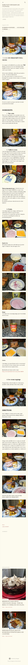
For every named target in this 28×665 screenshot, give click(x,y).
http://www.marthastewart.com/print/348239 (13, 371)
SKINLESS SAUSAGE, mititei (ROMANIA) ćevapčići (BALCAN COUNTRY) (13, 632)
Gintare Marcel (18, 661)
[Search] (25, 2)
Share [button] (3, 524)
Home (4, 19)
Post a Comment (8, 607)
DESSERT (7, 526)
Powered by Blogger (15, 658)
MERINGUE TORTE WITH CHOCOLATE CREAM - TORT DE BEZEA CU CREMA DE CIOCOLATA (13, 603)
